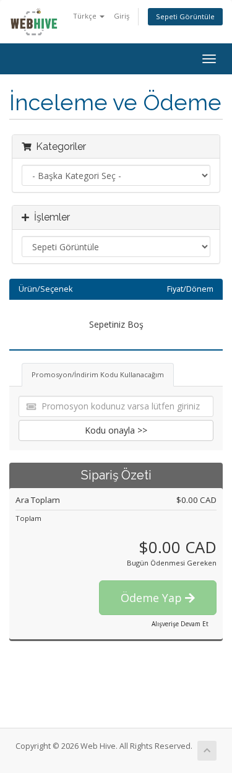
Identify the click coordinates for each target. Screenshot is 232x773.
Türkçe (85, 15)
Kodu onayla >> (116, 430)
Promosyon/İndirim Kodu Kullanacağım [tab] (98, 374)
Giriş (121, 15)
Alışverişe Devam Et (180, 623)
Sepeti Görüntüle (185, 16)
